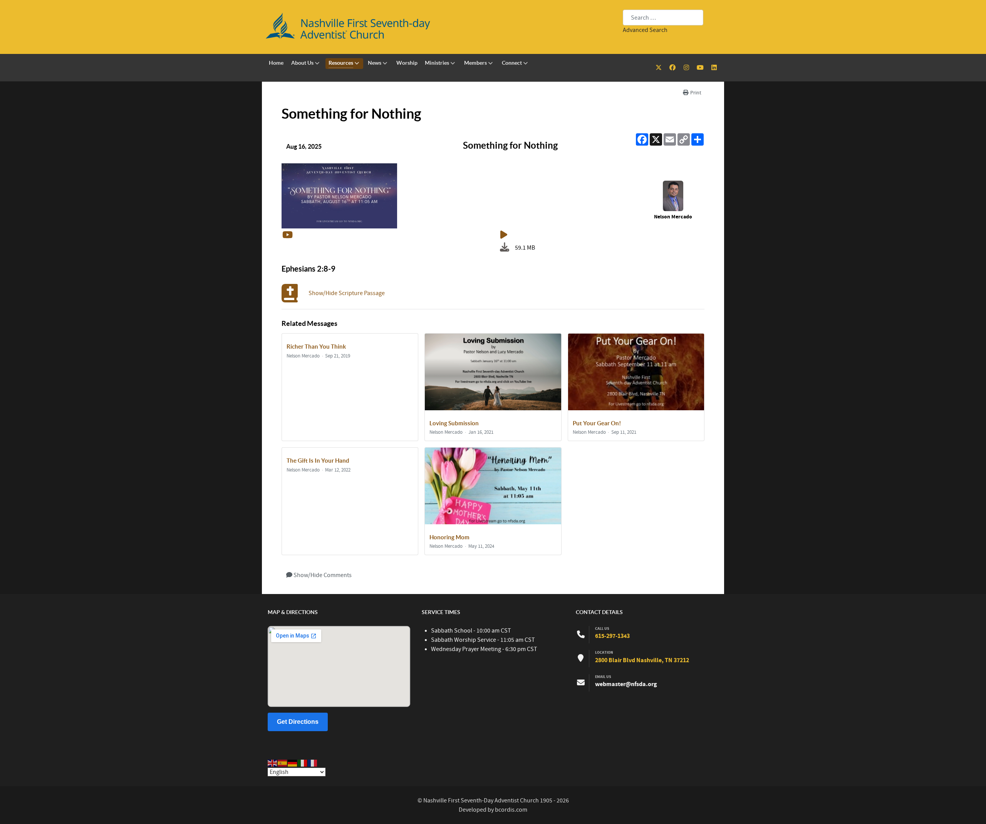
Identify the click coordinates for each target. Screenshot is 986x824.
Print (695, 93)
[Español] (283, 762)
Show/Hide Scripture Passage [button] (347, 293)
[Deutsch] (293, 762)
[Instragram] (687, 67)
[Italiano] (303, 762)
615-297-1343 (612, 636)
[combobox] (663, 17)
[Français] (313, 762)
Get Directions (298, 721)
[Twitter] (659, 67)
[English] (273, 762)
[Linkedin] (714, 67)
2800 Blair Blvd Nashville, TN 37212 (642, 660)
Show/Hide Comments (322, 575)
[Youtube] (701, 67)
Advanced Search (645, 30)
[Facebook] (673, 67)
